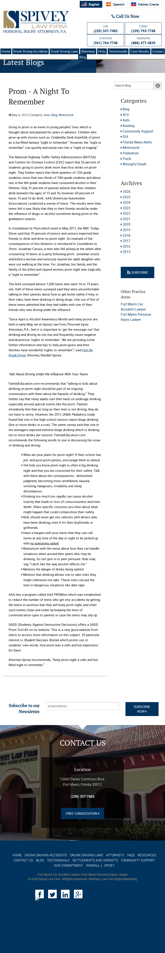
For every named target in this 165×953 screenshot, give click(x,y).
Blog (82, 57)
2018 (126, 235)
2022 (126, 213)
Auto (47, 115)
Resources (147, 855)
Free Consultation (82, 813)
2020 (126, 224)
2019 (126, 230)
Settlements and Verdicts (95, 860)
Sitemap (94, 879)
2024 (126, 202)
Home (6, 51)
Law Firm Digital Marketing (119, 879)
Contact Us (23, 860)
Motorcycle (66, 115)
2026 (126, 191)
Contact (158, 51)
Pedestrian (131, 153)
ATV (126, 114)
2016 (126, 246)
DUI (125, 136)
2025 (126, 197)
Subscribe (139, 272)
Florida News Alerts (137, 142)
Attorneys (88, 51)
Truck (127, 158)
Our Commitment (68, 865)
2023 (126, 208)
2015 (126, 251)
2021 (126, 219)
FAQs (102, 51)
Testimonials (118, 51)
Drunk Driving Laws (64, 51)
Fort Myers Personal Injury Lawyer (105, 874)
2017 (126, 240)
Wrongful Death (135, 164)
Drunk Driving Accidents (30, 51)
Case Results (139, 51)
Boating (128, 125)
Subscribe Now (142, 709)
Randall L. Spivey (100, 865)
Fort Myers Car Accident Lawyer (59, 874)
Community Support (138, 131)
